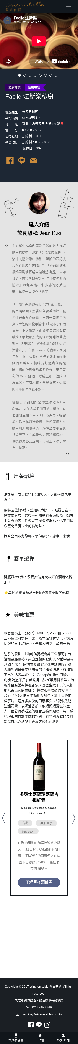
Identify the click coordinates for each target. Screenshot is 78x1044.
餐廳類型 (11, 112)
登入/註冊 (63, 1040)
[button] (4, 817)
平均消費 (11, 118)
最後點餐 (11, 136)
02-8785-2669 (42, 1007)
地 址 (11, 124)
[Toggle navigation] (68, 6)
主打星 (40, 1040)
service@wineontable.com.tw (42, 1014)
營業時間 (11, 142)
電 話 (11, 130)
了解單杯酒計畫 (39, 882)
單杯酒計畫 (15, 1040)
